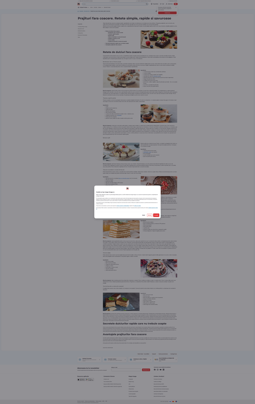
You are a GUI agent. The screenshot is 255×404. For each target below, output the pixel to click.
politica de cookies (137, 205)
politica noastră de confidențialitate (123, 205)
